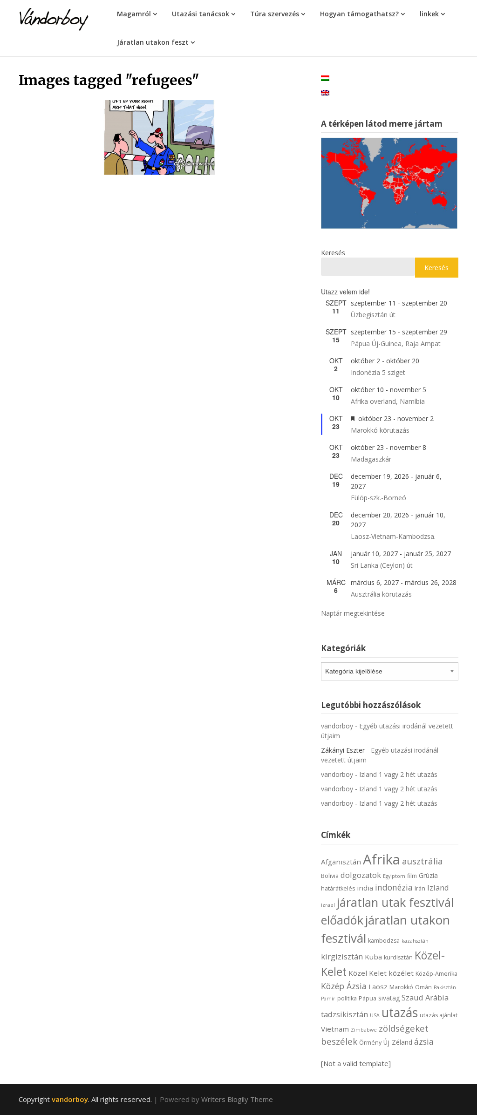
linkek (429, 13)
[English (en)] (325, 92)
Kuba (373, 956)
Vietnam (335, 1028)
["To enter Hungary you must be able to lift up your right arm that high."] (159, 137)
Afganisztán (341, 861)
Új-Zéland (397, 1042)
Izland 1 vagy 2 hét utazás (398, 774)
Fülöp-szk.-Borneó (378, 497)
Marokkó (401, 987)
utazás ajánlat (438, 1015)
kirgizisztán (342, 956)
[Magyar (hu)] (325, 77)
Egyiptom (394, 876)
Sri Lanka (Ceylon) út (382, 565)
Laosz (378, 986)
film (412, 876)
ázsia (424, 1041)
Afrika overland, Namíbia (388, 401)
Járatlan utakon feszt (153, 42)
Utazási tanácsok (200, 13)
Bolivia (330, 876)
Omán (423, 987)
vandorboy (337, 725)
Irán (420, 888)
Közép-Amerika (436, 974)
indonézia (394, 887)
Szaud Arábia (425, 997)
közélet (401, 973)
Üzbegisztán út (373, 314)
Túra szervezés (274, 13)
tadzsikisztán (344, 1014)
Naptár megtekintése (353, 613)
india (365, 887)
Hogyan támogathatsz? (359, 13)
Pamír (328, 998)
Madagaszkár (371, 459)
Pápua (367, 998)
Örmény (370, 1043)
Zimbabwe (364, 1030)
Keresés (333, 252)
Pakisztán (445, 987)
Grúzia (428, 875)
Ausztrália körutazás (381, 594)
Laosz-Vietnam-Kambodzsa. (393, 536)
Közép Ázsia (344, 986)
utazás (400, 1012)
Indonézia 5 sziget (378, 372)
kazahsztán (415, 941)
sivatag (389, 997)
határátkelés (338, 888)
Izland (438, 887)
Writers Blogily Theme (237, 1099)
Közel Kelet (367, 973)
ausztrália (422, 861)
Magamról (134, 13)
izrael (328, 905)
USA (375, 1015)
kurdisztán (398, 957)
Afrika (381, 859)
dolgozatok (361, 875)
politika (347, 998)
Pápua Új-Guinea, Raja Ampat (396, 343)
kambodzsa (384, 941)
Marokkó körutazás (380, 430)
